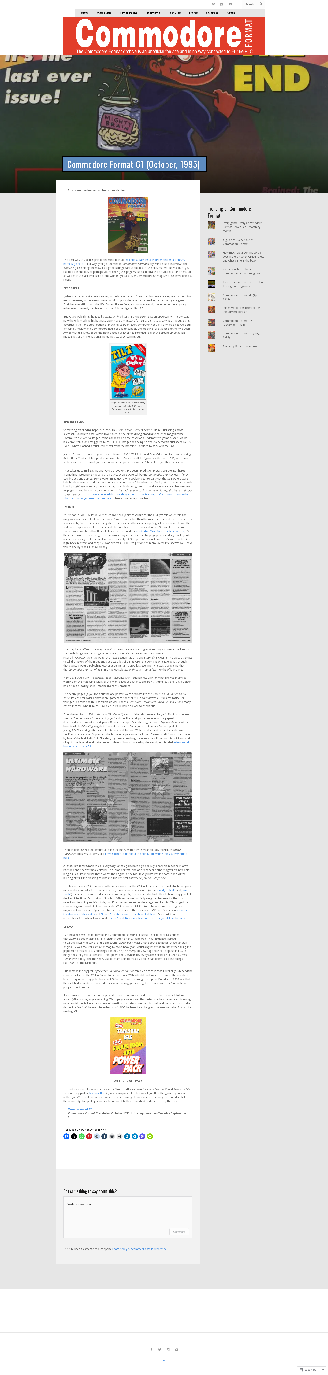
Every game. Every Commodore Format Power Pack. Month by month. (242, 227)
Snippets (212, 12)
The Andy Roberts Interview (240, 346)
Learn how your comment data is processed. (139, 1249)
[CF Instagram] (222, 4)
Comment (179, 1231)
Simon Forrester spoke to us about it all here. (128, 914)
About (231, 12)
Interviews (153, 12)
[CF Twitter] (214, 4)
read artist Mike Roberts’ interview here (160, 531)
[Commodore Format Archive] (164, 36)
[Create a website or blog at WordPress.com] (164, 1360)
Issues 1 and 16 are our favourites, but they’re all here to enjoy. (147, 918)
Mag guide (104, 12)
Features (174, 12)
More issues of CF (80, 1109)
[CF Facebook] (205, 4)
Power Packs (128, 12)
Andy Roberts (167, 890)
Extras (193, 12)
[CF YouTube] (230, 4)
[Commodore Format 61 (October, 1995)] (164, 124)
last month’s (96, 1093)
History (83, 12)
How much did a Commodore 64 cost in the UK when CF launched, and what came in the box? (243, 256)
